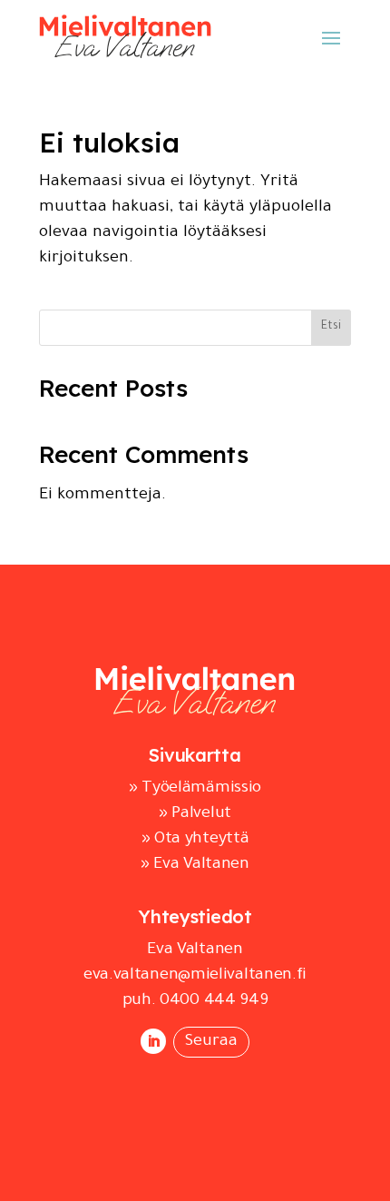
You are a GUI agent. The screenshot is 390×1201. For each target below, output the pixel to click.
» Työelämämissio (195, 789)
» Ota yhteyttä (195, 840)
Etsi (331, 326)
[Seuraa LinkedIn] (153, 1041)
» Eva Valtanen (195, 865)
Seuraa (211, 1042)
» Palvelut (195, 814)
